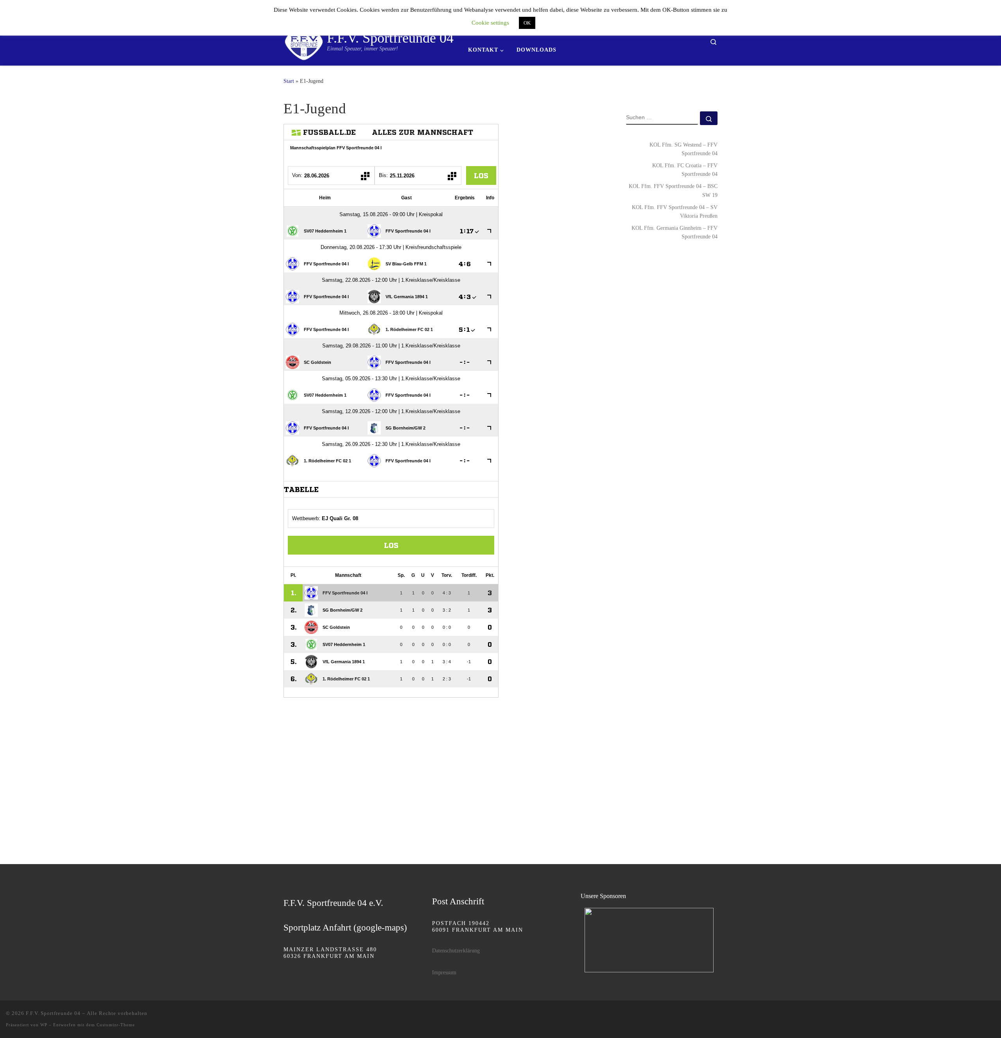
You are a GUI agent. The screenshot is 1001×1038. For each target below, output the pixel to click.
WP (43, 1024)
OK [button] (527, 23)
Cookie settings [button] (490, 23)
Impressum (444, 972)
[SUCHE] (662, 118)
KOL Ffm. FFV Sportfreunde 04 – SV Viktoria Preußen (675, 211)
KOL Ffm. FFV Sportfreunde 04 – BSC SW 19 (673, 190)
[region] (649, 940)
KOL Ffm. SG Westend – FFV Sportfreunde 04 (683, 148)
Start (288, 81)
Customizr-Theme (116, 1024)
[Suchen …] (709, 118)
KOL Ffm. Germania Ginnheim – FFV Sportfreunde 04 (674, 232)
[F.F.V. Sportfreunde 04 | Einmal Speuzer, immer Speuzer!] (303, 40)
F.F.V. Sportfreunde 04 (53, 1013)
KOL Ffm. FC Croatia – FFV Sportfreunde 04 (685, 169)
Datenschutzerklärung (456, 951)
